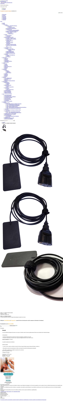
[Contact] (8, 383)
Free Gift (3, 15)
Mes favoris (4, 16)
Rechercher (2, 120)
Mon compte (4, 14)
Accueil (3, 122)
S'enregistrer (4, 18)
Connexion (4, 19)
